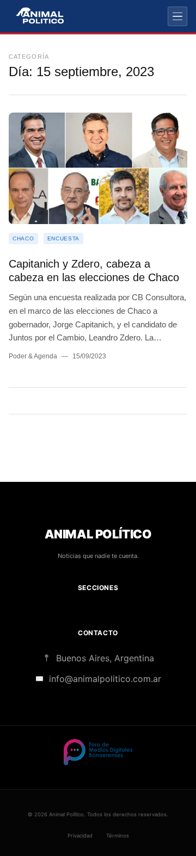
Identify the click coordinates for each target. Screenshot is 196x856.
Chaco (23, 238)
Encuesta (63, 238)
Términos (117, 836)
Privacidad (80, 836)
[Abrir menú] (177, 16)
